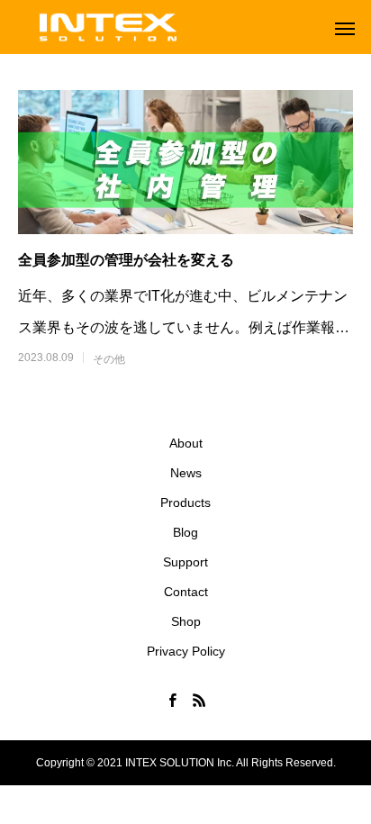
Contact (186, 591)
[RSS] (199, 700)
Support (185, 562)
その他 (109, 359)
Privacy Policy (186, 651)
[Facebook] (172, 700)
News (186, 473)
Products (185, 502)
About (186, 443)
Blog (185, 532)
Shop (186, 621)
